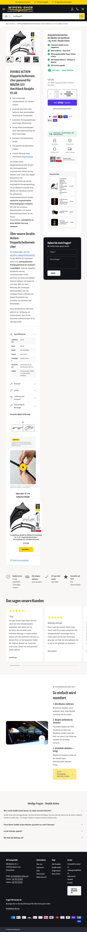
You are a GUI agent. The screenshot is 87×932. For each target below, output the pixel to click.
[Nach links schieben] (30, 51)
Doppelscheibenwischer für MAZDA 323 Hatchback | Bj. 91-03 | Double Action (42, 24)
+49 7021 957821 (17, 882)
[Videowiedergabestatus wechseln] (42, 738)
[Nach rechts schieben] (35, 51)
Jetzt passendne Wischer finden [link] (63, 774)
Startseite (11, 24)
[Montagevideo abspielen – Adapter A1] (23, 467)
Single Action (56, 871)
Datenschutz (40, 874)
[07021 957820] (77, 9)
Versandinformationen (74, 865)
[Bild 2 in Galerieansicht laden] (18, 59)
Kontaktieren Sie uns (12, 909)
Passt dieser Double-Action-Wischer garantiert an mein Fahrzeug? (29, 825)
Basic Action (56, 874)
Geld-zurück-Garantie (71, 877)
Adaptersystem (27, 157)
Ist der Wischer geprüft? (13, 831)
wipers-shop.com (15, 929)
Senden (53, 273)
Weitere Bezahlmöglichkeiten (62, 108)
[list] (43, 582)
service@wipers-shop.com (19, 876)
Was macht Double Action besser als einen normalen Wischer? (27, 811)
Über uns (39, 864)
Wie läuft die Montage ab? (14, 838)
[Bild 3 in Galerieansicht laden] (27, 59)
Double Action (56, 867)
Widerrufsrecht (41, 877)
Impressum (40, 867)
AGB (37, 871)
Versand (58, 83)
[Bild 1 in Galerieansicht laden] (10, 59)
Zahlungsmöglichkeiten (74, 871)
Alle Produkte (56, 864)
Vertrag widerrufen (74, 891)
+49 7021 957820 (17, 879)
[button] (3, 9)
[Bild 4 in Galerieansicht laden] (36, 59)
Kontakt (69, 883)
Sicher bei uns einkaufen (21, 560)
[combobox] (48, 16)
